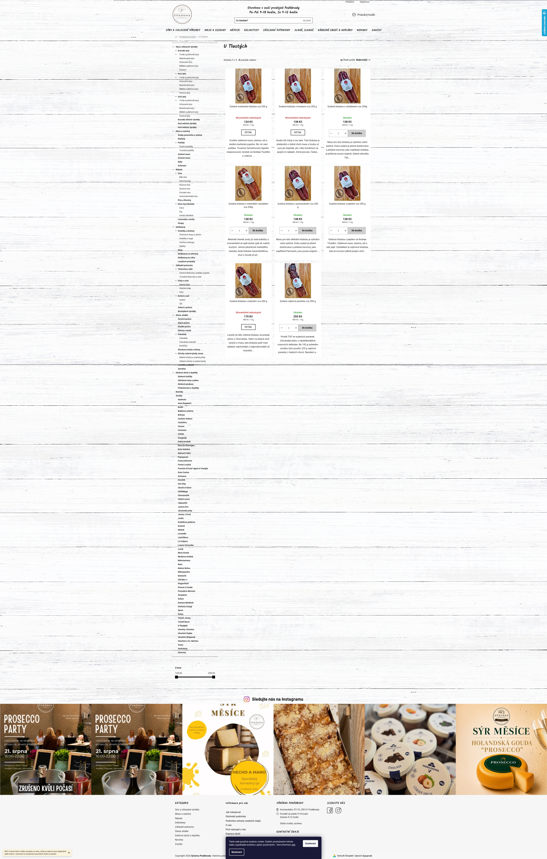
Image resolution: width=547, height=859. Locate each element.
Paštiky (181, 142)
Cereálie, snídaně (186, 365)
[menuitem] (183, 30)
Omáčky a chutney (186, 231)
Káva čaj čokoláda (186, 204)
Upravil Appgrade (363, 855)
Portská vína (184, 192)
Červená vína (185, 181)
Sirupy (181, 223)
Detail (248, 132)
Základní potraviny (184, 265)
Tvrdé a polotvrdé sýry (189, 54)
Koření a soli (183, 296)
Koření (182, 300)
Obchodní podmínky (236, 816)
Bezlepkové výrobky (187, 311)
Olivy (180, 250)
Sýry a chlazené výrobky (186, 47)
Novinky (179, 392)
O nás (229, 825)
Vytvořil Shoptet (345, 855)
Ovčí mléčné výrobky (187, 127)
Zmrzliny (182, 369)
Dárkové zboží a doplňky (187, 372)
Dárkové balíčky (185, 376)
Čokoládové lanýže (187, 342)
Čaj (180, 212)
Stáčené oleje (185, 288)
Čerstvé (182, 70)
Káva (181, 208)
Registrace (364, 2)
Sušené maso (184, 154)
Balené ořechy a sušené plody (192, 357)
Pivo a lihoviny (184, 200)
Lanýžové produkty (186, 261)
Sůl (180, 304)
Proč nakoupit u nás (236, 829)
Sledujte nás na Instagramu (277, 699)
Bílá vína (183, 177)
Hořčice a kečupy (186, 242)
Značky (179, 396)
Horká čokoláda (186, 215)
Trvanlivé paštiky (186, 150)
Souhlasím (310, 843)
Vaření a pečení (185, 307)
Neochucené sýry (186, 58)
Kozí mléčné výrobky (187, 123)
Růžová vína (184, 185)
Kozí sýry (182, 74)
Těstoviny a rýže (185, 269)
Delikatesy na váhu (186, 257)
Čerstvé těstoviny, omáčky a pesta (194, 273)
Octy (181, 292)
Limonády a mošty (186, 219)
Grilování (182, 166)
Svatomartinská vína (188, 196)
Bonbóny (183, 346)
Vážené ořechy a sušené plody (192, 361)
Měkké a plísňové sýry (188, 66)
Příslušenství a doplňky (188, 388)
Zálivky (182, 246)
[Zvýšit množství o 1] (345, 133)
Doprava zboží (233, 833)
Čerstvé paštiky (186, 146)
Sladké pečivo (184, 326)
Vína (180, 173)
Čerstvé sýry (184, 93)
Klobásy (181, 139)
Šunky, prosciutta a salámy (190, 135)
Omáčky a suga (186, 238)
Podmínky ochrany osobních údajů (243, 821)
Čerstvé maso (184, 158)
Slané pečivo (184, 323)
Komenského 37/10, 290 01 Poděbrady (299, 809)
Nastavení (237, 852)
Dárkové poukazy (185, 384)
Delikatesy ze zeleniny (188, 254)
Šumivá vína (184, 189)
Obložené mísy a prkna (188, 380)
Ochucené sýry (185, 62)
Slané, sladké (182, 315)
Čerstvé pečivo (184, 319)
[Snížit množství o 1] (331, 133)
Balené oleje (184, 284)
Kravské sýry (183, 50)
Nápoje (179, 169)
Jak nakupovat (233, 812)
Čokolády (182, 334)
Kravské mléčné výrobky (189, 119)
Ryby (180, 162)
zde (293, 844)
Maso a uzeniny (183, 131)
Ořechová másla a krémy (189, 349)
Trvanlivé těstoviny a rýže (190, 277)
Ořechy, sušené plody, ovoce (190, 353)
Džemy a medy (184, 330)
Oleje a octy (183, 281)
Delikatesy (180, 227)
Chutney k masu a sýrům (190, 234)
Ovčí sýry (182, 97)
